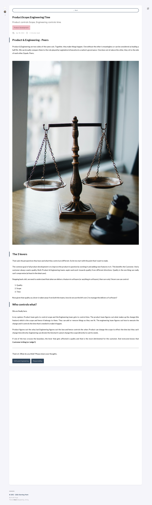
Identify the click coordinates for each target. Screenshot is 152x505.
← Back (75, 10)
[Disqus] (75, 400)
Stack (15, 500)
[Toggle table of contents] (148, 8)
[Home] (5, 12)
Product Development (21, 28)
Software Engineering (21, 361)
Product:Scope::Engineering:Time (31, 17)
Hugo (16, 497)
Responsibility (37, 361)
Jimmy (27, 500)
